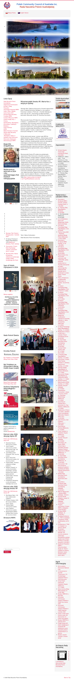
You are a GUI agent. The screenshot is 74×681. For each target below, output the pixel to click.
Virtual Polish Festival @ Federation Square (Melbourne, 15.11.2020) (63, 584)
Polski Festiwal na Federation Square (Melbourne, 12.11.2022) (63, 433)
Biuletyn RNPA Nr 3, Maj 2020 (63, 594)
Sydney (17, 244)
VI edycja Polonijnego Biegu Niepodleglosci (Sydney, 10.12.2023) (63, 328)
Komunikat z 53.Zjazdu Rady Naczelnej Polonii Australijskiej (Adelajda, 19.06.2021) (62, 486)
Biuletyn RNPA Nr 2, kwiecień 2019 (63, 620)
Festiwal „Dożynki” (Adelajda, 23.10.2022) (63, 387)
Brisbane (8, 244)
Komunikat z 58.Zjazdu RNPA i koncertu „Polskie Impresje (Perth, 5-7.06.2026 (63, 202)
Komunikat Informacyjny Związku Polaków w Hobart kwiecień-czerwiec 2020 (63, 608)
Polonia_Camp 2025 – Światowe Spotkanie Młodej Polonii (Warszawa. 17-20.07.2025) (63, 235)
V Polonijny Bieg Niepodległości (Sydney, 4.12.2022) (63, 356)
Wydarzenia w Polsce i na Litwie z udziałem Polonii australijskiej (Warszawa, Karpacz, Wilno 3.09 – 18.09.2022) (63, 414)
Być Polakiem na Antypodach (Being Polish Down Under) (11, 358)
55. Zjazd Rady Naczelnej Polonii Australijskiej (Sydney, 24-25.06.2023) (62, 343)
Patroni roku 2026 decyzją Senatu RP (10, 492)
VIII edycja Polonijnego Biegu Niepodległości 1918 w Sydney (63, 228)
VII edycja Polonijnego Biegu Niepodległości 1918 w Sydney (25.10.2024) (63, 296)
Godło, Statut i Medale (9, 111)
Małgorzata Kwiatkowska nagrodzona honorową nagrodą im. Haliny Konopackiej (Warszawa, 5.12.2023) (63, 320)
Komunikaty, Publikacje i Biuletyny (10, 125)
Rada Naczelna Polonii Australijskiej (9, 102)
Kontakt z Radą (8, 106)
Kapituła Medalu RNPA (8, 113)
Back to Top (67, 677)
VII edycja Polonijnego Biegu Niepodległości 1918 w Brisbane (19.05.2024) (63, 304)
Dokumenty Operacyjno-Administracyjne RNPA (10, 139)
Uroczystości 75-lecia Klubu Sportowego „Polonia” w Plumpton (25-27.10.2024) (11, 248)
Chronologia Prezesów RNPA (11, 109)
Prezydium (6, 108)
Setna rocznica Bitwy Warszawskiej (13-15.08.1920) (63, 590)
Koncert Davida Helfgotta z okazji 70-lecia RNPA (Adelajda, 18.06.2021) (63, 500)
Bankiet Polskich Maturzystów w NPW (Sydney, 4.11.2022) (63, 382)
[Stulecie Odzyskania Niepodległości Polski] (11, 400)
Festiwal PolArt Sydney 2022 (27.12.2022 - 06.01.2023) (62, 350)
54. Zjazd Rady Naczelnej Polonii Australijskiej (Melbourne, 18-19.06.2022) (62, 459)
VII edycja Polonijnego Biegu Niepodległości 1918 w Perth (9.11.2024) (63, 288)
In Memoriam (7, 134)
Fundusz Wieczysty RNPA (11, 118)
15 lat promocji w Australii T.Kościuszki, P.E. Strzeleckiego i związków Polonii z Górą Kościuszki (63, 575)
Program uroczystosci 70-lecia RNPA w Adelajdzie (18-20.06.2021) (63, 507)
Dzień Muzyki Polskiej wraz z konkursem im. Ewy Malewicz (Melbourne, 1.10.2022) (63, 405)
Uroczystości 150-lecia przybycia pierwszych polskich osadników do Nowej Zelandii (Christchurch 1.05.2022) (63, 468)
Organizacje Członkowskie (11, 104)
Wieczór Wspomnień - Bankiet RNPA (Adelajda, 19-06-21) (63, 493)
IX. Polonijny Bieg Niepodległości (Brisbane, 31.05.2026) (62, 210)
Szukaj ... (7, 552)
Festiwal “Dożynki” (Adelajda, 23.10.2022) (63, 439)
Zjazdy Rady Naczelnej (10, 132)
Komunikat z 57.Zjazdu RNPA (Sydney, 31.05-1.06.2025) (62, 242)
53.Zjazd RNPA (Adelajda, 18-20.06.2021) (62, 512)
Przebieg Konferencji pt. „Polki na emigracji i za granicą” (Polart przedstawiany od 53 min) (63, 519)
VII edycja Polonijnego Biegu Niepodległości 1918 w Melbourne (63, 311)
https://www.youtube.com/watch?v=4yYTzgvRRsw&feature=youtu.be (31, 178)
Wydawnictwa (11, 431)
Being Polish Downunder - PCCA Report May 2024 (10, 383)
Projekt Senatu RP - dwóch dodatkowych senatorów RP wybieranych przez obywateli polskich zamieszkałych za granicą (63, 628)
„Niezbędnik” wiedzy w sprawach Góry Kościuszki (11, 136)
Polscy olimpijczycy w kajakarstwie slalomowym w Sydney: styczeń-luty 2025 (63, 281)
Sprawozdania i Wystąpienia (11, 122)
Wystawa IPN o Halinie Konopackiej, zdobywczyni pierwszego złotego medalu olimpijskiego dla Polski (12, 257)
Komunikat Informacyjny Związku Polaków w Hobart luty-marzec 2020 (63, 600)
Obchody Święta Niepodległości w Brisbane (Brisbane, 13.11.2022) (63, 370)
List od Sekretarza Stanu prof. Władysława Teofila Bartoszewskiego (63, 221)
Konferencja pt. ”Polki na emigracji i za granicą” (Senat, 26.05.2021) (63, 526)
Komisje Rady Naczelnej (10, 114)
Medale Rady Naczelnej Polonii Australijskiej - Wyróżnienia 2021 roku (62, 477)
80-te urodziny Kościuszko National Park (63, 567)
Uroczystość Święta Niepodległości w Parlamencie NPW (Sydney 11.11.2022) (63, 376)
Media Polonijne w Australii (11, 131)
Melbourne (12, 242)
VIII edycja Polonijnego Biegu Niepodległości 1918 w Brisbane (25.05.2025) (63, 250)
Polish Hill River (8, 127)
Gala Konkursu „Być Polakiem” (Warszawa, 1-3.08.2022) (63, 422)
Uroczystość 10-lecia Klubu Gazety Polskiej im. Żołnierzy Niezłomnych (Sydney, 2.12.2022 (63, 362)
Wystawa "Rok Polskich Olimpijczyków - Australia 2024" (12, 234)
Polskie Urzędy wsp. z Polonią (9, 120)
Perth (12, 244)
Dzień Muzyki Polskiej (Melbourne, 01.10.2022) (63, 427)
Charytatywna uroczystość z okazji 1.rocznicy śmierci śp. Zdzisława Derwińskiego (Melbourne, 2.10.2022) (63, 395)
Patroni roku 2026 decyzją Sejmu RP (10, 439)
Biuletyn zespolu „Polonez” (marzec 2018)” (63, 636)
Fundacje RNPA (8, 116)
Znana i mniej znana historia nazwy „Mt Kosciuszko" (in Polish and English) (63, 616)
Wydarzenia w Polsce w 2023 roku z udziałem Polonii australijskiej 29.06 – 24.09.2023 (63, 335)
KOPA (5, 129)
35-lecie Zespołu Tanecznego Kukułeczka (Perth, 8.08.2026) (63, 152)
